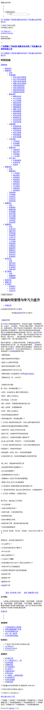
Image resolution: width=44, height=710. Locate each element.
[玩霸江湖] (9, 658)
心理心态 (12, 237)
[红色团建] (9, 662)
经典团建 (12, 75)
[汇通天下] (9, 669)
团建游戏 (12, 209)
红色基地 (12, 267)
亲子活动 (12, 158)
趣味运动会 (17, 96)
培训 (25, 374)
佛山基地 (16, 175)
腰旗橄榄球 (17, 107)
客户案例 (8, 271)
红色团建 (12, 211)
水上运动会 (17, 98)
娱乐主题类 (17, 132)
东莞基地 (16, 182)
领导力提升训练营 (19, 81)
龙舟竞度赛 (17, 122)
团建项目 (8, 70)
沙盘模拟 (16, 154)
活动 (7, 400)
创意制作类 (17, 126)
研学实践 (12, 214)
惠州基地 (16, 184)
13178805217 (9, 646)
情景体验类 (17, 135)
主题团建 (12, 124)
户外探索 (12, 139)
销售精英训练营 (19, 92)
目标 (15, 351)
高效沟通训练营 (19, 88)
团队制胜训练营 (19, 90)
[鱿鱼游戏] (9, 682)
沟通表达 (12, 246)
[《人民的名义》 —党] (13, 660)
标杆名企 (12, 263)
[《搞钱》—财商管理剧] (14, 675)
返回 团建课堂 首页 (31, 592)
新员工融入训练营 (19, 77)
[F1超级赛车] (10, 667)
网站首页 (8, 68)
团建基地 (12, 171)
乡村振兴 (12, 220)
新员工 (31, 374)
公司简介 (12, 288)
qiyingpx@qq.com (7, 33)
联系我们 (12, 286)
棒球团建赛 (17, 105)
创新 (38, 330)
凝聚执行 (12, 250)
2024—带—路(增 (11, 633)
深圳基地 (16, 177)
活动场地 (12, 192)
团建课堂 (8, 224)
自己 (33, 342)
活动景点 (12, 197)
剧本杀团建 (17, 137)
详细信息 (8, 305)
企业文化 (12, 229)
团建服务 (4, 65)
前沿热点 (12, 254)
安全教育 (12, 222)
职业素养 (12, 235)
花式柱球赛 (17, 120)
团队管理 (16, 152)
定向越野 (16, 143)
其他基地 (16, 190)
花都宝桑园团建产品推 (13, 629)
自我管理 (16, 150)
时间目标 (12, 239)
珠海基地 (16, 188)
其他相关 (12, 256)
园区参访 (12, 265)
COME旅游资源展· (11, 635)
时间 (17, 313)
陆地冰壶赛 (17, 113)
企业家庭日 (17, 160)
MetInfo (11, 708)
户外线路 (12, 194)
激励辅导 (12, 248)
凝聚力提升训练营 (19, 83)
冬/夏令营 (16, 162)
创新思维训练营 (19, 85)
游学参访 (8, 258)
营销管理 (12, 252)
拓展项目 (12, 207)
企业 (5, 326)
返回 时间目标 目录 (13, 592)
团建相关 (8, 203)
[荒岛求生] (9, 673)
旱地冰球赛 (17, 115)
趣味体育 (12, 94)
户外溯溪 (16, 145)
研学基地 (12, 201)
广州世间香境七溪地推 (13, 627)
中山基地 (16, 186)
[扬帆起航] (9, 665)
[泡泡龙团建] (10, 680)
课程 (4, 320)
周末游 (15, 164)
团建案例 (12, 276)
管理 (20, 313)
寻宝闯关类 (17, 130)
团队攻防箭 (17, 103)
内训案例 (12, 278)
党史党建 (12, 216)
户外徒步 (16, 141)
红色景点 (12, 199)
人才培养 (16, 156)
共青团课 (12, 218)
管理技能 (12, 233)
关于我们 (8, 284)
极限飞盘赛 (17, 109)
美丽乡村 (12, 269)
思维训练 (12, 243)
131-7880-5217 (6, 31)
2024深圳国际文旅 (11, 631)
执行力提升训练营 (19, 79)
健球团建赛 (17, 111)
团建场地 (8, 167)
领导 (15, 326)
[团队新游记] (10, 671)
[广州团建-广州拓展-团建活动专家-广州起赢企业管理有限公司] (22, 21)
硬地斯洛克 (17, 117)
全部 (10, 73)
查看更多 (4, 611)
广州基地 (16, 173)
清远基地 (16, 179)
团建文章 (8, 282)
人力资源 (12, 241)
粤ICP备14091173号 (8, 696)
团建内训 (12, 147)
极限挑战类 (17, 128)
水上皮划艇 (17, 100)
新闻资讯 (8, 280)
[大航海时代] (10, 677)
